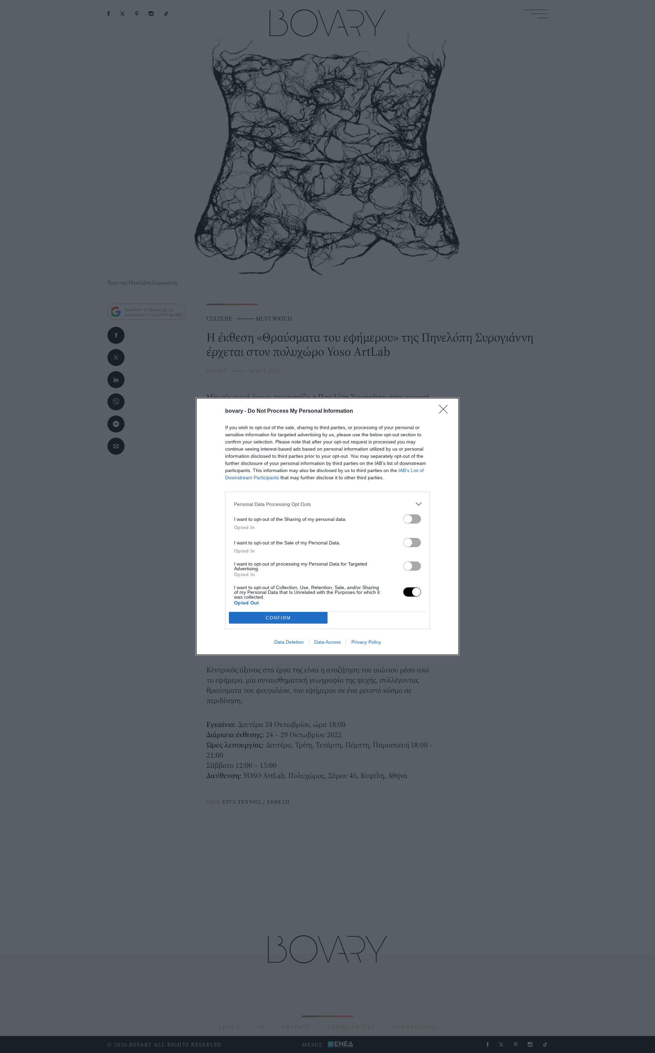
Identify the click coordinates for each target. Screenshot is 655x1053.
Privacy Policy (366, 642)
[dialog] (327, 526)
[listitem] (327, 504)
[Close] (445, 411)
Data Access (327, 642)
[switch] (412, 519)
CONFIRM (278, 617)
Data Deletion (289, 642)
